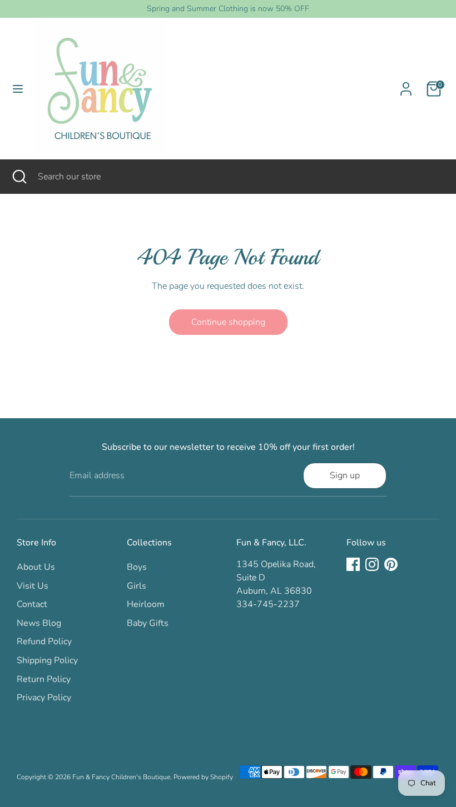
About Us (36, 567)
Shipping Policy (47, 660)
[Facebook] (353, 564)
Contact (32, 604)
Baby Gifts (147, 623)
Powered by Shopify (203, 777)
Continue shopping (228, 322)
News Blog (39, 623)
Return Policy (44, 679)
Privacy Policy (44, 697)
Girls (136, 586)
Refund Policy (44, 641)
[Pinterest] (391, 564)
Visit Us (32, 586)
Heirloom (146, 604)
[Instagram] (372, 564)
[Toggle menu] (18, 89)
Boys (137, 567)
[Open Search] (18, 176)
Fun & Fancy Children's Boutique (121, 777)
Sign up (345, 475)
